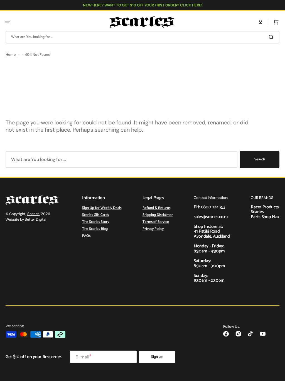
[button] (8, 22)
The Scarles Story (95, 222)
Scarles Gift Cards (95, 215)
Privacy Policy (153, 229)
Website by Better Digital (26, 219)
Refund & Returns (156, 208)
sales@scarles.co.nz (211, 217)
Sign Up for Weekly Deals (101, 208)
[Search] (272, 37)
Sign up (157, 357)
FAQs (86, 236)
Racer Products (265, 207)
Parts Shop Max (265, 217)
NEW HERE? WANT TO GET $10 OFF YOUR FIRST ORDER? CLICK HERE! (142, 5)
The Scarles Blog (95, 229)
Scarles (33, 213)
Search (259, 159)
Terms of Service (155, 222)
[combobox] (142, 37)
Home (11, 54)
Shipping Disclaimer (157, 215)
